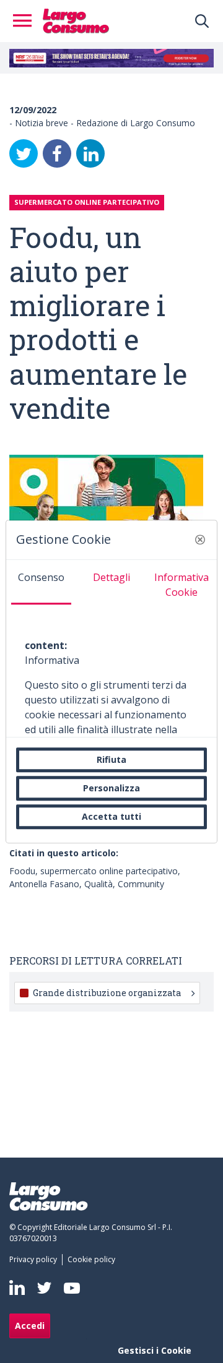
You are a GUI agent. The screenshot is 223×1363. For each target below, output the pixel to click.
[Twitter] (23, 153)
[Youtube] (72, 1288)
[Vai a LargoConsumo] (76, 20)
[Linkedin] (17, 1287)
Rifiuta (111, 759)
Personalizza (111, 788)
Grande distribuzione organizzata (107, 993)
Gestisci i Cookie (154, 1350)
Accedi (30, 1325)
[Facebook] (57, 153)
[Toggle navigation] (26, 21)
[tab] (41, 582)
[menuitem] (35, 1259)
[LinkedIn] (90, 153)
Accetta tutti (111, 816)
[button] (200, 539)
